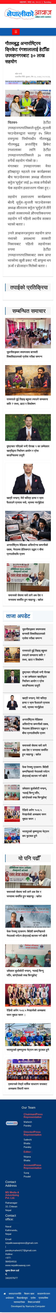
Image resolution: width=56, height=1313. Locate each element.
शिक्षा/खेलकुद (22, 1298)
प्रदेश (33, 1298)
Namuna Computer (35, 1306)
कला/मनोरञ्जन (43, 1293)
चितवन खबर (29, 1293)
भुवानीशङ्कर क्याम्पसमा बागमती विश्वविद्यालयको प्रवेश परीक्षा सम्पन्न (33, 634)
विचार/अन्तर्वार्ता (34, 1302)
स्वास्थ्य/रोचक (19, 1302)
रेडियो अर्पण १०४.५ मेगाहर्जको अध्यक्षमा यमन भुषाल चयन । (34, 815)
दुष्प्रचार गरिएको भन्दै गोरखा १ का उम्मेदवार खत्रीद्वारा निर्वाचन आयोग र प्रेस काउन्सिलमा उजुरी (28, 451)
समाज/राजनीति (15, 1293)
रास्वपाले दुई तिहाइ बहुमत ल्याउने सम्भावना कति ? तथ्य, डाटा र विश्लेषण (34, 655)
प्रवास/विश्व (43, 1298)
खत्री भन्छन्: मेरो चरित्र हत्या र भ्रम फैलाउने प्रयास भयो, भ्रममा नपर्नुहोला (36, 703)
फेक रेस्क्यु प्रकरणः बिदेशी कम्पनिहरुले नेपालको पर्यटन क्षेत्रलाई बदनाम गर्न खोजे (35, 772)
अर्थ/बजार (10, 1298)
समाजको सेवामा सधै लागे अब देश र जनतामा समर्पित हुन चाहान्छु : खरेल (35, 750)
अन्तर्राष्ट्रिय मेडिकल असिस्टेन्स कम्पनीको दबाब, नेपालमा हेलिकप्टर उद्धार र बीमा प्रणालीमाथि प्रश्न (27, 549)
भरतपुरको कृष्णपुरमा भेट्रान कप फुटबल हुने (28, 1049)
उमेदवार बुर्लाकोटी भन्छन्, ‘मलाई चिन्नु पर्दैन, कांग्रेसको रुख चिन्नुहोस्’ (34, 793)
